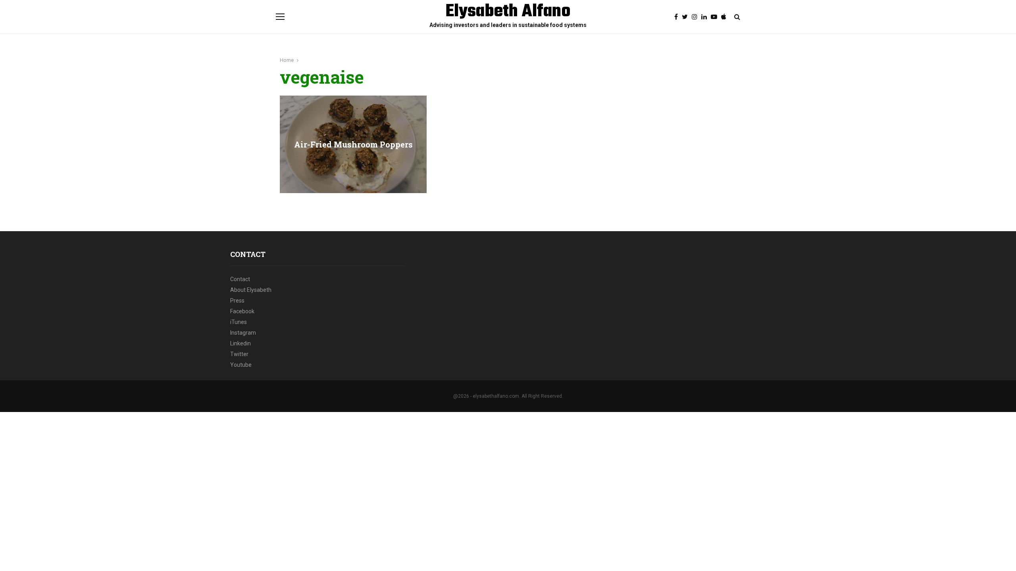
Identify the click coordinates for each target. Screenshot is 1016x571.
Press (237, 300)
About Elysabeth (250, 290)
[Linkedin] (706, 17)
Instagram (243, 333)
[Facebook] (678, 17)
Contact (240, 279)
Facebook (242, 311)
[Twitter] (687, 17)
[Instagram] (696, 17)
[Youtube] (716, 17)
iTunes (238, 322)
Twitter (239, 354)
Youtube (241, 365)
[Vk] (725, 17)
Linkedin (240, 343)
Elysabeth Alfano (508, 12)
